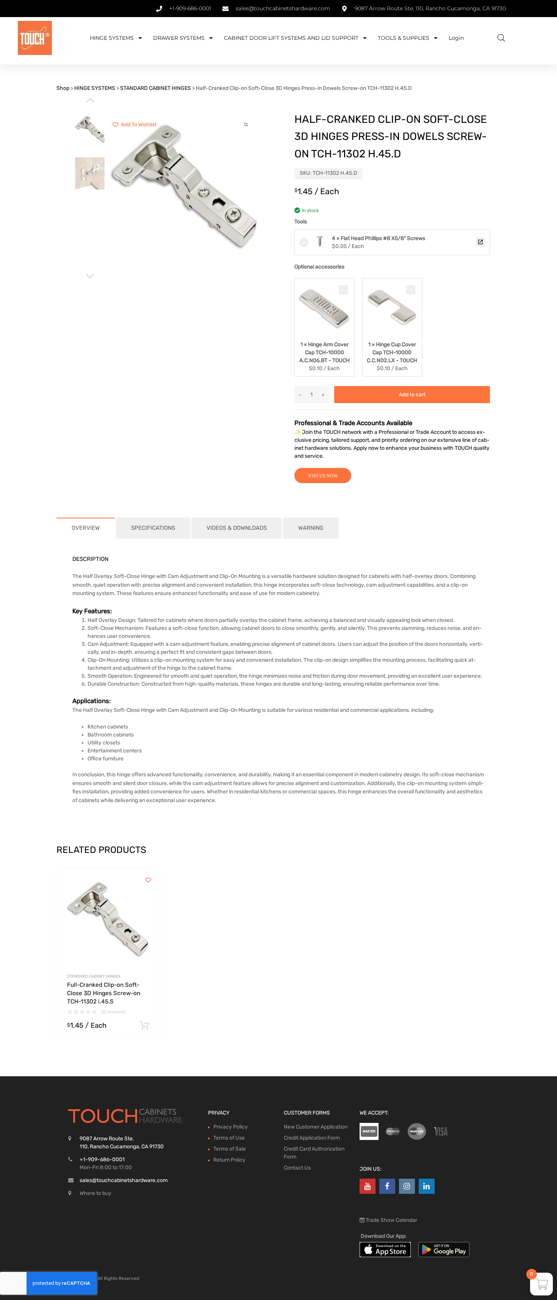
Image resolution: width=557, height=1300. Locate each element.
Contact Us (297, 1168)
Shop (62, 88)
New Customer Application (315, 1127)
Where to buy (95, 1193)
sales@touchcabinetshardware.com (123, 1180)
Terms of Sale (229, 1149)
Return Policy (229, 1160)
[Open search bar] (501, 38)
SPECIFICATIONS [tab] (153, 527)
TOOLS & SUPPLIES (403, 38)
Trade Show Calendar (391, 1220)
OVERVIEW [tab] (86, 527)
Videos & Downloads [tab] (237, 527)
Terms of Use (229, 1138)
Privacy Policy (230, 1127)
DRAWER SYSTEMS (179, 38)
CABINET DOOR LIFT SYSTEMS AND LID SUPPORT (291, 38)
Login (456, 38)
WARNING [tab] (310, 527)
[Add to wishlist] (148, 880)
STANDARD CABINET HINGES (155, 88)
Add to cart (412, 394)
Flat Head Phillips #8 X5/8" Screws (480, 242)
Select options (144, 1025)
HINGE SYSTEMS (112, 38)
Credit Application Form (312, 1138)
